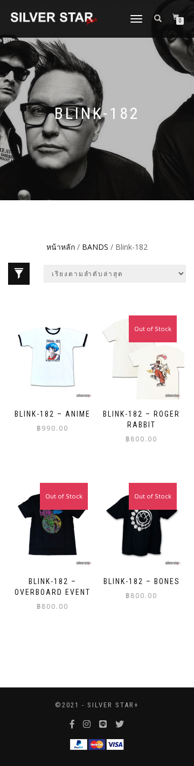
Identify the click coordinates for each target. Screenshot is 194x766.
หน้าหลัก (60, 247)
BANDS (95, 247)
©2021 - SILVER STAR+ (97, 705)
